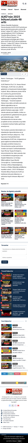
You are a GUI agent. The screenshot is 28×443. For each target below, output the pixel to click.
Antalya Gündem (7, 428)
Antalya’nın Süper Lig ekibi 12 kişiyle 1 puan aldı (19, 359)
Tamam (19, 441)
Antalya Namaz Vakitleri (9, 413)
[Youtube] (18, 405)
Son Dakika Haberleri (8, 420)
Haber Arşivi (6, 422)
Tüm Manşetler (7, 419)
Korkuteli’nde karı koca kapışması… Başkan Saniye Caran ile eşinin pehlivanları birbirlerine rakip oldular (19, 344)
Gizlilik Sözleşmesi (7, 426)
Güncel (10, 9)
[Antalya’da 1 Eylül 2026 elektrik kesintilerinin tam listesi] (21, 230)
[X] (12, 405)
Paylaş (4, 73)
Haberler (3, 13)
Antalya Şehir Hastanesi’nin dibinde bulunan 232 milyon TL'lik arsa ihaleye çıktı (20, 204)
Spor (14, 356)
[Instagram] (15, 405)
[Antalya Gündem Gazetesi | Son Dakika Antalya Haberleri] (9, 3)
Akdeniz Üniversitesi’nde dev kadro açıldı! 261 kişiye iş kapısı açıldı (20, 329)
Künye (21, 426)
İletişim (16, 426)
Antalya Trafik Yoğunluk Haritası (11, 415)
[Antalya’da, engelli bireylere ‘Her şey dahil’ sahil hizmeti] (7, 230)
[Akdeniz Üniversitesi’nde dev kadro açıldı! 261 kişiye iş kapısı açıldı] (7, 197)
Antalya (3, 9)
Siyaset (16, 9)
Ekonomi (23, 9)
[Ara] (23, 3)
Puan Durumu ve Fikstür (9, 417)
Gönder (4, 262)
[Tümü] (26, 321)
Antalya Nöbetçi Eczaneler (10, 410)
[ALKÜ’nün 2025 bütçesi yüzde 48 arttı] (14, 64)
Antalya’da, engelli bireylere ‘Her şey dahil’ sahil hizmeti (6, 236)
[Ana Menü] (25, 3)
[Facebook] (10, 405)
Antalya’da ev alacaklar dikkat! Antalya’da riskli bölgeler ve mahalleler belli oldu (20, 220)
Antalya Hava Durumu (8, 412)
